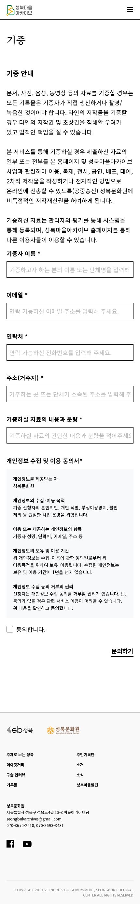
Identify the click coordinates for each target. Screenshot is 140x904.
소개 (80, 764)
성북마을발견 (87, 784)
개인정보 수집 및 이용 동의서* (44, 460)
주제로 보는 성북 (20, 754)
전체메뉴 (130, 9)
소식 (80, 774)
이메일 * (17, 294)
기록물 (12, 784)
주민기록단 (85, 754)
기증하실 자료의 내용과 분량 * (44, 419)
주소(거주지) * (25, 377)
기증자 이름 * (23, 253)
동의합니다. (31, 629)
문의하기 (122, 651)
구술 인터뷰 (16, 774)
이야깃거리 (15, 764)
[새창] (20, 729)
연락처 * (17, 336)
